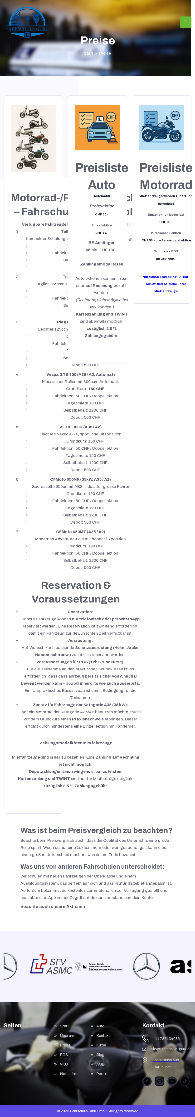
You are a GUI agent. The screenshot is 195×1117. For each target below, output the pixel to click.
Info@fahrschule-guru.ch (170, 1049)
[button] (185, 22)
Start (88, 53)
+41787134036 (166, 1039)
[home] (27, 22)
